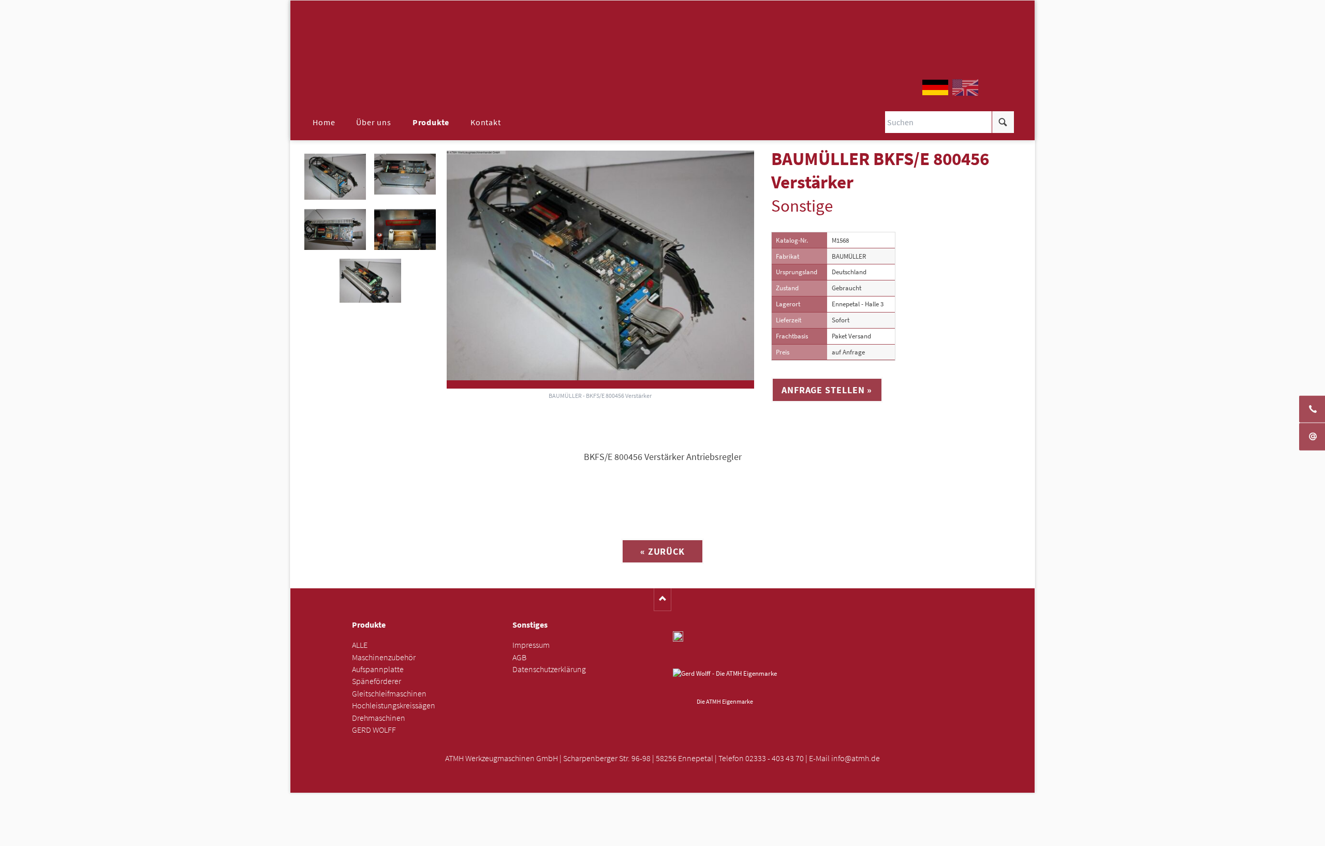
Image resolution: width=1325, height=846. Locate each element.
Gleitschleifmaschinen (389, 694)
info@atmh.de (855, 758)
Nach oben (663, 599)
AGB (519, 657)
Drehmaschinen (378, 718)
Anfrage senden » (663, 835)
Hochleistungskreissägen (393, 705)
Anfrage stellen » (827, 390)
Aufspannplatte (378, 669)
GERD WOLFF (374, 730)
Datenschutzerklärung (549, 669)
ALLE (359, 645)
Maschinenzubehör (384, 657)
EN (965, 87)
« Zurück (662, 551)
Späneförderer (376, 681)
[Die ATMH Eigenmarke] (725, 681)
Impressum (531, 645)
